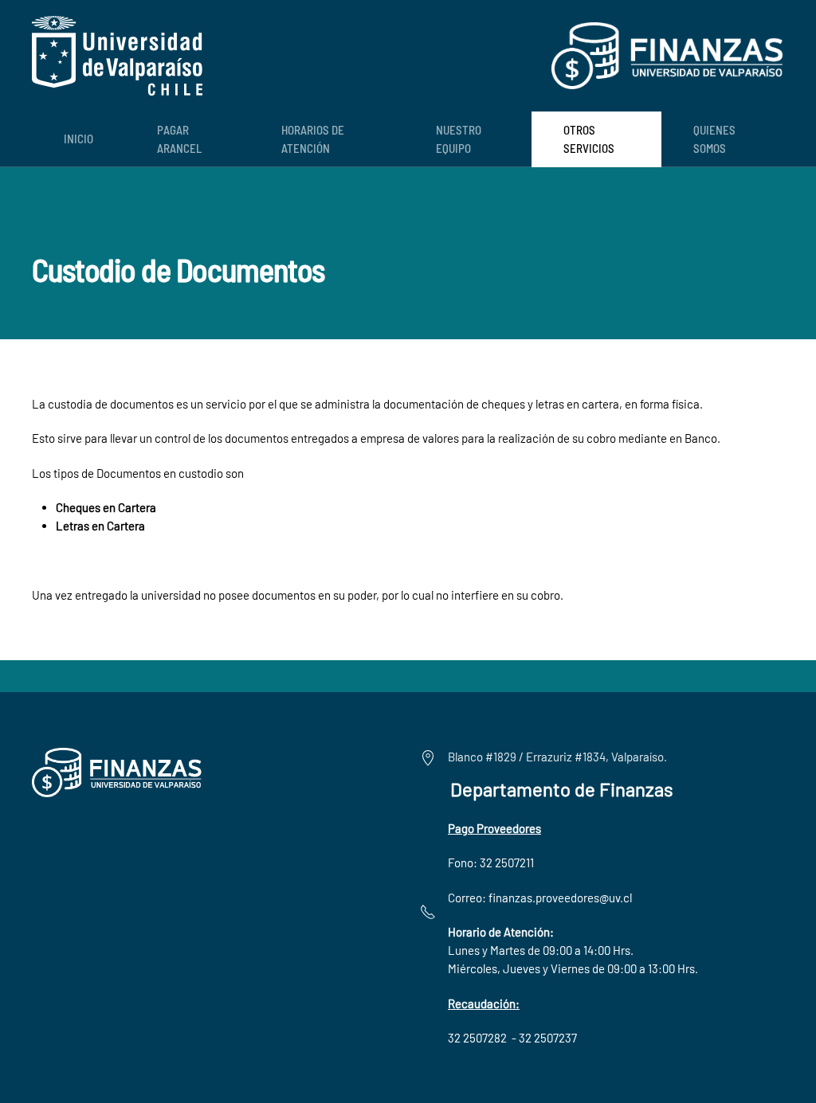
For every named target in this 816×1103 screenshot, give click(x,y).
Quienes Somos (714, 139)
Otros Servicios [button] (588, 139)
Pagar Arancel (179, 139)
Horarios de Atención (312, 139)
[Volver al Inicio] (117, 56)
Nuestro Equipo (458, 139)
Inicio (78, 138)
